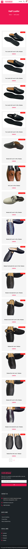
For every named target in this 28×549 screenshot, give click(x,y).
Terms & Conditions (5, 517)
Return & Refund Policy (6, 521)
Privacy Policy (4, 519)
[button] (2, 2)
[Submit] (14, 484)
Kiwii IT (25, 547)
